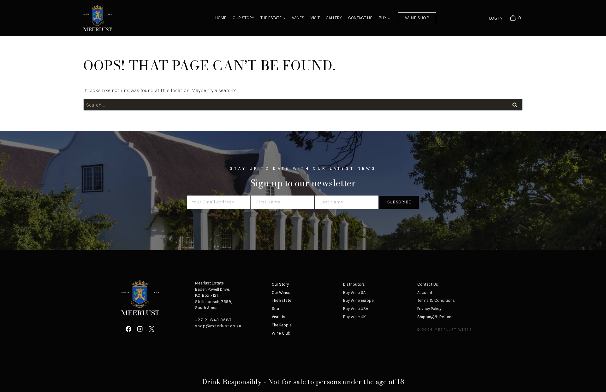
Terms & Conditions (436, 300)
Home (220, 17)
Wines (298, 17)
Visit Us (278, 316)
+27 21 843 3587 (213, 320)
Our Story (243, 17)
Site (275, 308)
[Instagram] (140, 329)
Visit (315, 17)
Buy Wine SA (354, 292)
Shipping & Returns (435, 316)
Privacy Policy (429, 308)
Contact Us (360, 17)
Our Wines (281, 292)
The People (282, 325)
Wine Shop (417, 17)
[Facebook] (128, 329)
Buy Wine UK (354, 316)
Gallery (334, 17)
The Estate (281, 300)
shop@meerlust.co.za (218, 326)
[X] (151, 329)
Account (424, 292)
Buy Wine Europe (358, 300)
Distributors (354, 284)
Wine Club (281, 333)
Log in (495, 18)
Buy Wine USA (355, 308)
